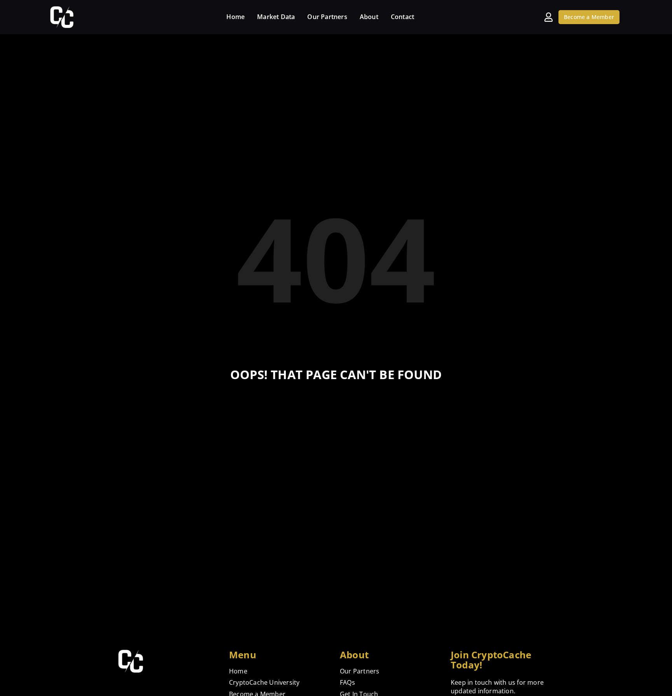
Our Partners (327, 16)
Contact (402, 16)
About (369, 16)
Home (235, 16)
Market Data (276, 16)
